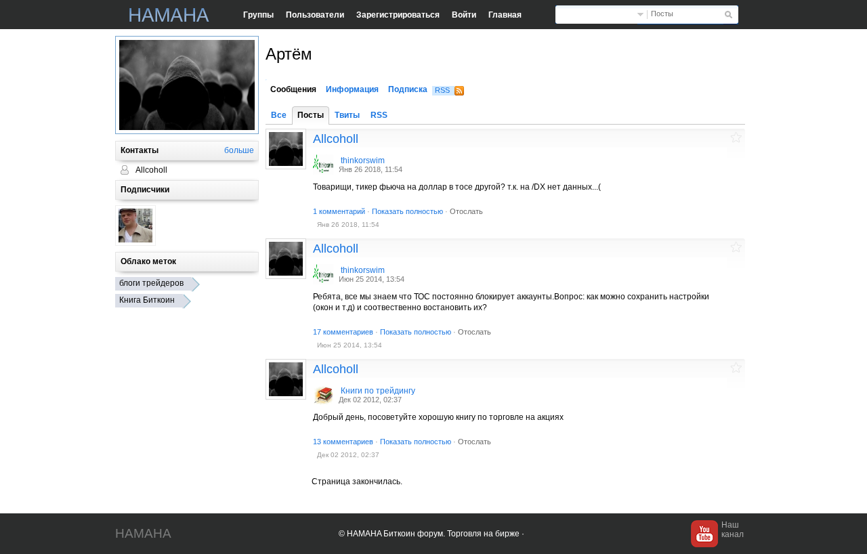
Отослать (466, 211)
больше (239, 150)
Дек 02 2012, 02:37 (370, 400)
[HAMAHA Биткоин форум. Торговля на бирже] (169, 15)
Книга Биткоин (147, 300)
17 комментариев (343, 332)
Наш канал (732, 529)
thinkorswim (363, 160)
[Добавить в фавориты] (736, 137)
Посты (662, 13)
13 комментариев (343, 442)
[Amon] (135, 225)
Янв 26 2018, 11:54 (370, 169)
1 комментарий (339, 211)
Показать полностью (407, 211)
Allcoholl (335, 139)
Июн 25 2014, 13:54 (371, 279)
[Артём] (286, 149)
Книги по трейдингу (378, 391)
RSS (442, 90)
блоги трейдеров (151, 283)
